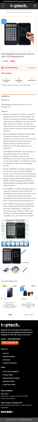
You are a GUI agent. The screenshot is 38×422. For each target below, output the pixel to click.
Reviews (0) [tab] (5, 100)
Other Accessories (27, 12)
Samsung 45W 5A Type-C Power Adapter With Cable (28, 305)
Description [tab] (5, 96)
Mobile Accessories (16, 12)
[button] (3, 6)
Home (7, 12)
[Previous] (1, 302)
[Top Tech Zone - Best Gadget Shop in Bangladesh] (19, 6)
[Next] (36, 302)
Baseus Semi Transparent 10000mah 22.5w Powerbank (10, 305)
